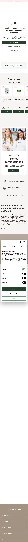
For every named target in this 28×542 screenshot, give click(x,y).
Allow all (14, 289)
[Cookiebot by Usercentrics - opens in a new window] (20, 242)
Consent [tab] (5, 246)
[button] (14, 521)
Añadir (6, 111)
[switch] (24, 274)
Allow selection (14, 293)
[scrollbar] (13, 117)
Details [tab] (14, 246)
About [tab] (23, 246)
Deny (14, 298)
